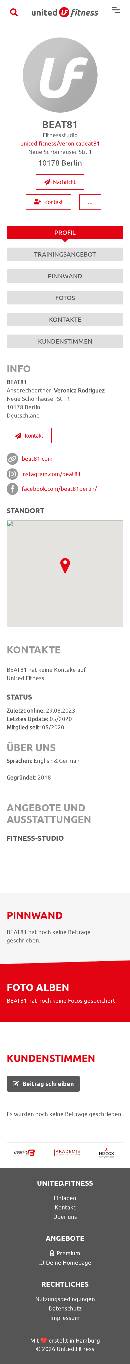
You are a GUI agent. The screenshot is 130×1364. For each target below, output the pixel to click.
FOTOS (65, 297)
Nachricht (64, 182)
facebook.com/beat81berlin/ (59, 488)
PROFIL (65, 232)
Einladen (65, 1198)
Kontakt (53, 202)
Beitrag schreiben (48, 1083)
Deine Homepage (68, 1262)
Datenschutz (65, 1308)
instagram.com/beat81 (51, 474)
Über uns (65, 1216)
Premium (68, 1253)
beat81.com (37, 458)
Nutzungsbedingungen (65, 1299)
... (90, 201)
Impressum (65, 1317)
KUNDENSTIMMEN (65, 341)
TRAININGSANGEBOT (65, 254)
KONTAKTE (65, 319)
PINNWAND (65, 276)
